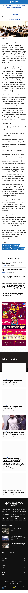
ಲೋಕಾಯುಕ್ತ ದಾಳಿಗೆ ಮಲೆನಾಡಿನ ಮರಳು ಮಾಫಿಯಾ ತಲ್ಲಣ (12, 263)
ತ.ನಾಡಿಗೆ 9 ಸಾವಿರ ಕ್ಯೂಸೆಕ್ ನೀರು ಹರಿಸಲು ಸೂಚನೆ (12, 270)
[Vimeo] (16, 519)
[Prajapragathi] (11, 14)
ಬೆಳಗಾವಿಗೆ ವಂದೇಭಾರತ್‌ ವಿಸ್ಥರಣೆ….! (18, 544)
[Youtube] (24, 519)
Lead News (12, 19)
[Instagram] (7, 519)
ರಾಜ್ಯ (19, 19)
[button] (2, 2)
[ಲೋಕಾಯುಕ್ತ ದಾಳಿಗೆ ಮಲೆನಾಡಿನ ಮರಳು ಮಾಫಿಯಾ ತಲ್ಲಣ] (14, 370)
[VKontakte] (20, 519)
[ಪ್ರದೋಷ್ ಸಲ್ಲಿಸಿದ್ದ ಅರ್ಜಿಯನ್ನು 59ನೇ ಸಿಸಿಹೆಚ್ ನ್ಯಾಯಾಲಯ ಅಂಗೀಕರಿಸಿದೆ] (14, 422)
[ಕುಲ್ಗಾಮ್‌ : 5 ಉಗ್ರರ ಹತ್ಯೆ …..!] (5, 531)
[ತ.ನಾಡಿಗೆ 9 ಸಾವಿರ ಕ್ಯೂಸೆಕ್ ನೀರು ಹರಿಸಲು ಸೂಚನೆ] (14, 396)
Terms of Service (14, 581)
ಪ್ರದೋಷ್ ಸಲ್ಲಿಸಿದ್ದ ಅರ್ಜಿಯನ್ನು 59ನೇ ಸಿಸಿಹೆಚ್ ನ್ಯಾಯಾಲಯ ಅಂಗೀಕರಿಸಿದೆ (13, 277)
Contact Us (7, 581)
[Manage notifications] (3, 588)
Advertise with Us (14, 583)
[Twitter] (11, 519)
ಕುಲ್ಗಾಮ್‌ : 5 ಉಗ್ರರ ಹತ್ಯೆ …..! (17, 529)
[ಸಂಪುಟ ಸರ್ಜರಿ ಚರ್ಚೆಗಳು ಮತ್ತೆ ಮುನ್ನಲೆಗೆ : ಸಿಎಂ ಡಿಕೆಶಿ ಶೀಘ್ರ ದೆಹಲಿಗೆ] (14, 480)
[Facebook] (3, 519)
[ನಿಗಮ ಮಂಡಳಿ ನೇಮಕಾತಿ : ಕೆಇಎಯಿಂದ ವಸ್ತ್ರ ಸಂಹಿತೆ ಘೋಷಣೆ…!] (5, 538)
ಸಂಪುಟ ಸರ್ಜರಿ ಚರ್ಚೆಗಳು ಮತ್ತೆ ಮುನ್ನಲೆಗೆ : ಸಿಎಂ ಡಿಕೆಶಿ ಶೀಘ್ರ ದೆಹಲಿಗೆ (14, 294)
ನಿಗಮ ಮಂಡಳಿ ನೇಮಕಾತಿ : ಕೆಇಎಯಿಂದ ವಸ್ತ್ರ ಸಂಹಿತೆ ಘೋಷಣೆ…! (18, 537)
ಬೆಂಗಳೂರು (16, 19)
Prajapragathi (15, 14)
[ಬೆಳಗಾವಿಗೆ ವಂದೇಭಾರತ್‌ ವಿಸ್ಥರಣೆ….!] (5, 545)
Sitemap (20, 581)
